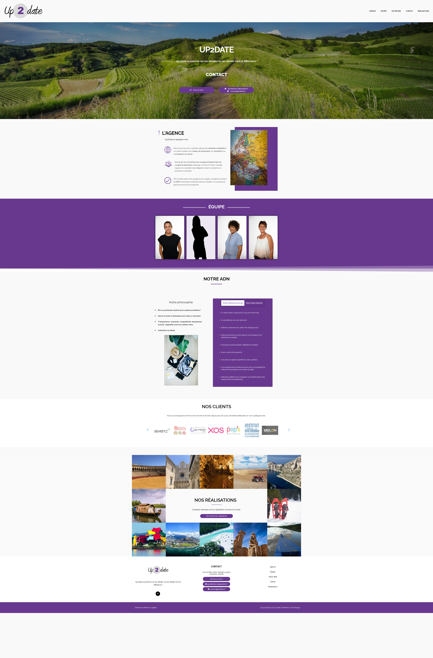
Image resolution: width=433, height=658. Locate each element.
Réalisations (423, 11)
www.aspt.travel (219, 182)
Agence (372, 11)
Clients (409, 11)
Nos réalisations (215, 500)
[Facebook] (158, 593)
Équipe (384, 11)
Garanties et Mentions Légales (146, 607)
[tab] (232, 303)
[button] (147, 430)
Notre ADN (396, 11)
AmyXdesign (295, 607)
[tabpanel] (243, 346)
